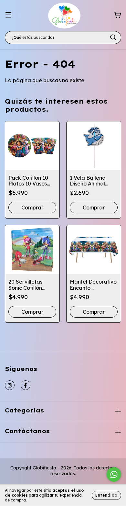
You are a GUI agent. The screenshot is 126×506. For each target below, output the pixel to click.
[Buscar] (113, 37)
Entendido (106, 495)
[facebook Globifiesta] (25, 385)
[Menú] (8, 15)
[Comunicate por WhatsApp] (114, 474)
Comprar (94, 312)
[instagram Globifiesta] (10, 385)
